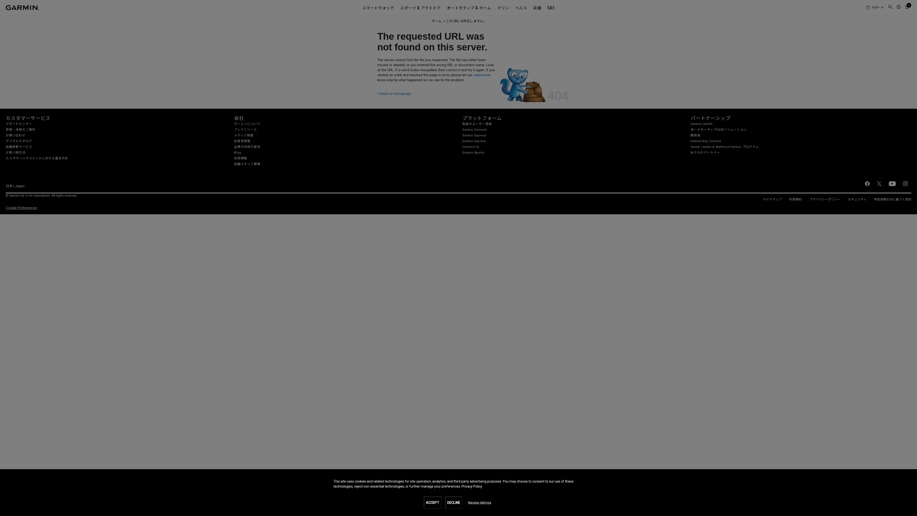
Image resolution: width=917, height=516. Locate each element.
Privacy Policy (472, 486)
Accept (432, 503)
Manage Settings (479, 502)
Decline (453, 503)
